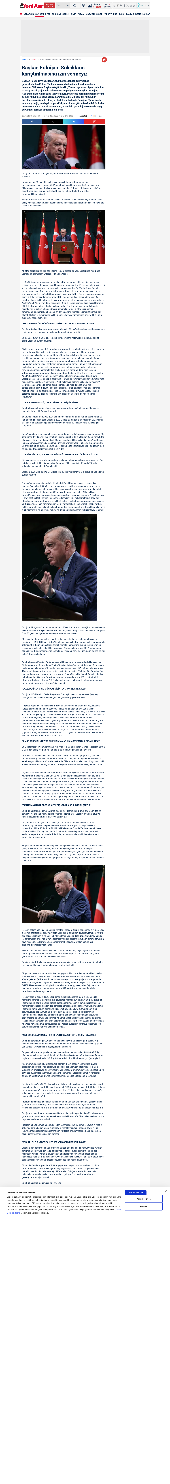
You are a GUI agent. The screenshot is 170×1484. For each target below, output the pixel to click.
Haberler (25, 59)
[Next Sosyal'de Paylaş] (121, 5)
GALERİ (99, 14)
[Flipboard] (118, 5)
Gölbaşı (50, 294)
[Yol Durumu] (83, 5)
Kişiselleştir (142, 1199)
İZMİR (73, 14)
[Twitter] (127, 5)
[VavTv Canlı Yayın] (141, 5)
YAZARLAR (29, 14)
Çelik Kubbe (42, 300)
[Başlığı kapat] (166, 1191)
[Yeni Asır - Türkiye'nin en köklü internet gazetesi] (32, 5)
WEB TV (108, 14)
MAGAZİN (90, 14)
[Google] (97, 116)
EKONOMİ (56, 14)
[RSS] (114, 5)
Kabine (65, 173)
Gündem (34, 59)
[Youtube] (134, 5)
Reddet (143, 1206)
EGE (115, 14)
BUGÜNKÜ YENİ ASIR (49, 5)
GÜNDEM (39, 14)
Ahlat (24, 270)
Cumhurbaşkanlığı (39, 173)
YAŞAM (81, 14)
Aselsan (40, 294)
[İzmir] (75, 5)
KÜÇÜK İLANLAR (126, 14)
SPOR (47, 14)
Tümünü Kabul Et (135, 1193)
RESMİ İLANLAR (142, 14)
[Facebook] (124, 5)
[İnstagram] (131, 5)
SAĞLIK (65, 14)
